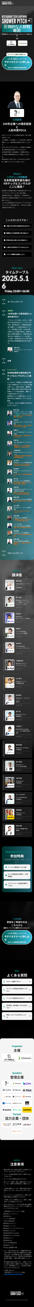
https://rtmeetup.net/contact (13, 1274)
